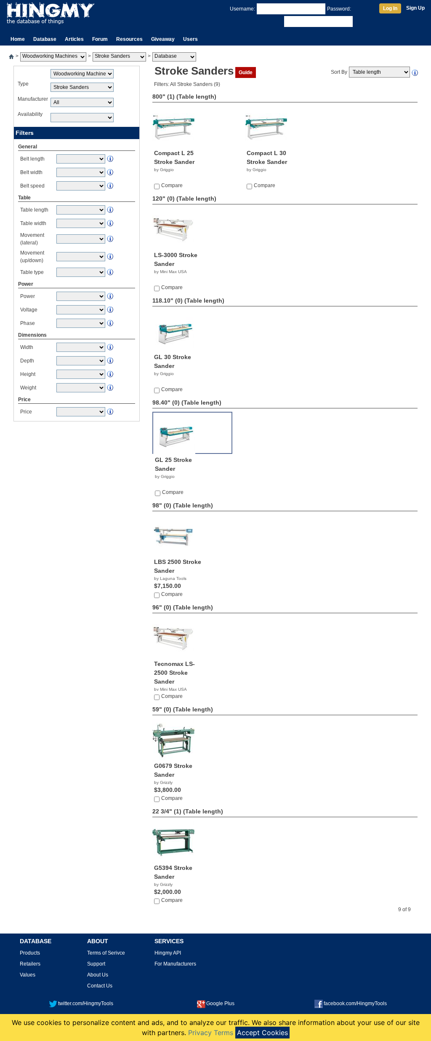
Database (44, 39)
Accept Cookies (262, 1032)
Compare (172, 185)
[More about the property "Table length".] (415, 72)
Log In (390, 8)
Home (18, 39)
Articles (74, 39)
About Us (97, 975)
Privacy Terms (210, 1032)
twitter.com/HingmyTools (85, 1003)
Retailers (30, 964)
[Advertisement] (76, 477)
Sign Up (415, 8)
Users (190, 39)
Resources (129, 39)
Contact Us (99, 986)
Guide (246, 72)
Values (27, 975)
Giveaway (163, 39)
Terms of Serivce (106, 953)
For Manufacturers (175, 964)
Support (96, 964)
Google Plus (220, 1003)
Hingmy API (167, 953)
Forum (100, 39)
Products (30, 953)
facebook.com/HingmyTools (355, 1003)
